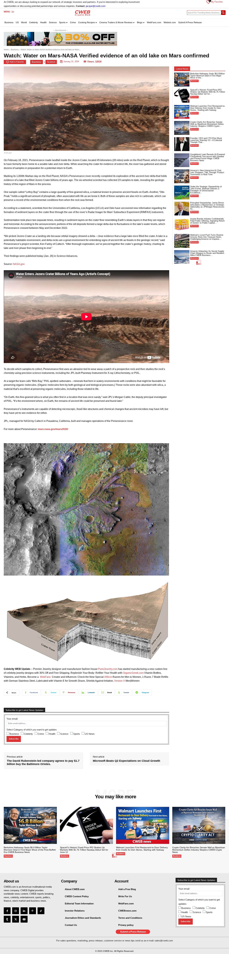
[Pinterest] (32, 910)
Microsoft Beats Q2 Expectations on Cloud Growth (126, 760)
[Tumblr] (7, 919)
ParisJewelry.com (108, 669)
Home (6, 50)
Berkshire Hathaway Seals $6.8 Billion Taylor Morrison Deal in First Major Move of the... (207, 75)
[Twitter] (15, 919)
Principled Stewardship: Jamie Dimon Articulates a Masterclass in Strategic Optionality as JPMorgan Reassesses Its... (207, 206)
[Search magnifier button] (223, 12)
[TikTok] (41, 910)
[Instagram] (15, 910)
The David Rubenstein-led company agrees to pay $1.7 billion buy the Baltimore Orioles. (43, 762)
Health (52, 733)
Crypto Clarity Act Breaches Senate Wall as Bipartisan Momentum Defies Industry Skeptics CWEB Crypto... (207, 124)
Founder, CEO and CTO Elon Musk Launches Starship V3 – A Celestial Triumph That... (206, 140)
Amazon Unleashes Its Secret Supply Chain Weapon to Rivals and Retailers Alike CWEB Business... (207, 253)
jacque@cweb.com (95, 6)
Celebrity (28, 733)
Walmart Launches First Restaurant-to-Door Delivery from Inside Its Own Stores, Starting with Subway (207, 108)
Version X (119, 680)
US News (90, 733)
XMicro (108, 677)
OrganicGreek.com (133, 673)
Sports (76, 733)
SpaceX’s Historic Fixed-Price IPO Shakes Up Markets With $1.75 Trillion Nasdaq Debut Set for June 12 (84, 849)
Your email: (12, 718)
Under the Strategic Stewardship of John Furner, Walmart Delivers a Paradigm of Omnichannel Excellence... (206, 189)
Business (15, 50)
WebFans (45, 677)
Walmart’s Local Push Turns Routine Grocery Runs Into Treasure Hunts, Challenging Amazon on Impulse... (206, 237)
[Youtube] (24, 919)
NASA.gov (19, 264)
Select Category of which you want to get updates (32, 729)
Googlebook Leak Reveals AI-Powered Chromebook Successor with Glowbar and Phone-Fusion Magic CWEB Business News (207, 157)
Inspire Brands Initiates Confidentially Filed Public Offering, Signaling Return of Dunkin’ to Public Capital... (207, 221)
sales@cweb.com (164, 940)
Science (51, 62)
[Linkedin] (24, 910)
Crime (41, 733)
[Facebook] (7, 910)
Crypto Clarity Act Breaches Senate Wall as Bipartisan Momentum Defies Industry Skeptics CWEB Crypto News (198, 849)
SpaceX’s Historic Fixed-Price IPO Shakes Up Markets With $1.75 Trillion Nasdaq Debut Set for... (207, 92)
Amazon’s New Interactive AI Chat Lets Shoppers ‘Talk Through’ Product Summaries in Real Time (207, 172)
